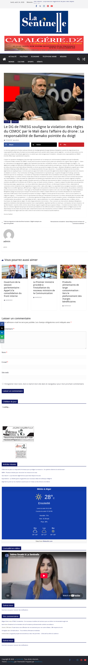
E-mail (5, 362)
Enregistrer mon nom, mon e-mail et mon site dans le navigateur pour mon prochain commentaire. (44, 384)
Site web (5, 372)
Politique (24, 56)
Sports (30, 62)
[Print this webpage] (2, 341)
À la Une (7, 122)
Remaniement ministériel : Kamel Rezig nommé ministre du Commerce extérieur (67, 222)
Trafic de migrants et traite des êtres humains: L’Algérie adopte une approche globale (22, 222)
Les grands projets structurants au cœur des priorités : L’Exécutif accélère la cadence (33, 633)
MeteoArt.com (47, 541)
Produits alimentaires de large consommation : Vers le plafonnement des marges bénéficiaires (72, 292)
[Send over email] (2, 337)
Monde (11, 62)
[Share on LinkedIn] (2, 332)
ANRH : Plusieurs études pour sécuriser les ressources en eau (19, 472)
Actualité (12, 56)
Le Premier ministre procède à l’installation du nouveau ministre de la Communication (44, 288)
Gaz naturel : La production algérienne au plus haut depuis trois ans (21, 475)
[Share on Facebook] (2, 324)
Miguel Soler (5, 621)
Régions (63, 56)
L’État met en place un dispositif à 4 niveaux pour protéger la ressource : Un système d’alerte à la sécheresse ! (33, 469)
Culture (21, 62)
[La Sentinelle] (4, 59)
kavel (3, 624)
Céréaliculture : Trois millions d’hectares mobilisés (25, 630)
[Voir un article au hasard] (83, 59)
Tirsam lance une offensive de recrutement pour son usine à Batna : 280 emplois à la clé (37, 627)
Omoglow (4, 630)
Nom (4, 352)
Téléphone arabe (50, 56)
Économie (35, 56)
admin (17, 140)
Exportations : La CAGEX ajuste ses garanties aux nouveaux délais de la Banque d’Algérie (27, 478)
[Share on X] (2, 328)
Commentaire (8, 329)
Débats (39, 62)
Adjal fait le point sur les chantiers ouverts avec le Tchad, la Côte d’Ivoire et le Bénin (26, 481)
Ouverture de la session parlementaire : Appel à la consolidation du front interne (13, 289)
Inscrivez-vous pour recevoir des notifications (15, 610)
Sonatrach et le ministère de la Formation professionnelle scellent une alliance (31, 624)
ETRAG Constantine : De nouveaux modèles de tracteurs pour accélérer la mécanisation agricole (40, 621)
